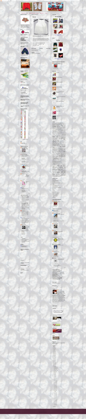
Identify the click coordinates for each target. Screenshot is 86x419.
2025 (54, 348)
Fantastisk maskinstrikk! (55, 180)
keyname (63, 143)
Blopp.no (22, 273)
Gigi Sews (23, 187)
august (55, 371)
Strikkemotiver (54, 167)
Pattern (53, 157)
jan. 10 (55, 396)
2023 (54, 350)
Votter (62, 175)
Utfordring (53, 174)
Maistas (64, 148)
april (54, 376)
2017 (54, 357)
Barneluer (62, 125)
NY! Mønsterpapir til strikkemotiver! (56, 187)
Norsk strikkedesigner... (55, 186)
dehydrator (53, 129)
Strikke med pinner (61, 165)
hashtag (59, 137)
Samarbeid (55, 161)
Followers (61, 133)
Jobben (57, 142)
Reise (58, 160)
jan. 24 (55, 383)
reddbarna (56, 160)
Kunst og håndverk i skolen (61, 145)
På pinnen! (53, 190)
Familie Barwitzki (56, 223)
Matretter (59, 150)
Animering (56, 123)
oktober (55, 369)
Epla (27, 13)
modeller (64, 151)
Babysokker (53, 124)
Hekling (63, 137)
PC (58, 157)
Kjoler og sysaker (37, 45)
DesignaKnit (57, 129)
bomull (54, 128)
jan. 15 (55, 390)
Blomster (61, 127)
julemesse (53, 143)
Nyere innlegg (34, 48)
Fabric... (61, 277)
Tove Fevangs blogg (24, 154)
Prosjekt (53, 159)
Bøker (61, 128)
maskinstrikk (61, 149)
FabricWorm (23, 158)
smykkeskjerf (60, 163)
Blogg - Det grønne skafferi (25, 196)
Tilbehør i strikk (60, 172)
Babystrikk (58, 124)
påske (64, 159)
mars (54, 377)
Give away (57, 135)
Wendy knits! (54, 197)
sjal (59, 162)
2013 (54, 362)
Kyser (57, 146)
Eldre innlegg (48, 48)
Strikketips (58, 168)
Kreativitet (55, 145)
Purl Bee (53, 189)
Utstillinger (59, 174)
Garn (63, 134)
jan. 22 (55, 384)
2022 (54, 351)
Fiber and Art (23, 190)
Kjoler (34, 17)
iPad (64, 141)
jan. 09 (55, 397)
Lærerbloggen (23, 238)
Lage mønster (62, 146)
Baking (63, 124)
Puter (61, 159)
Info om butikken (62, 140)
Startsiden (41, 48)
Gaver (53, 135)
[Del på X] (34, 44)
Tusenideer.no (23, 210)
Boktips (64, 127)
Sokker (54, 164)
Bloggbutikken (23, 13)
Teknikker (62, 171)
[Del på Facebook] (35, 44)
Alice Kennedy (54, 179)
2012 (54, 363)
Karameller (60, 143)
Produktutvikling (55, 158)
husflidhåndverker (56, 139)
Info (56, 140)
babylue (63, 123)
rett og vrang (56, 286)
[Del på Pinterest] (36, 44)
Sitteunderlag (56, 162)
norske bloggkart (55, 343)
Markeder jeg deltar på (55, 149)
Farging (61, 132)
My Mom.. (27, 225)
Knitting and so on (56, 251)
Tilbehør (53, 172)
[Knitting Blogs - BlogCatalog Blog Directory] (25, 263)
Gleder (53, 136)
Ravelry (53, 160)
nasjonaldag (53, 153)
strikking (63, 168)
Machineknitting (60, 148)
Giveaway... (57, 72)
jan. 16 (55, 389)
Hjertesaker (63, 138)
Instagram (61, 141)
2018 (54, 356)
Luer (53, 148)
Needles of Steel (56, 210)
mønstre (64, 152)
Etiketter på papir (62, 131)
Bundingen (55, 230)
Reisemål (61, 160)
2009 (54, 406)
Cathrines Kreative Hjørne (57, 213)
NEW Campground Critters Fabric (25, 171)
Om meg (46, 13)
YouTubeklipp (58, 176)
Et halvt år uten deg (24, 246)
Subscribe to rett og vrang (24, 93)
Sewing (53, 162)
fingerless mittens (54, 133)
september (55, 370)
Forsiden (37, 13)
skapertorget (62, 162)
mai (54, 375)
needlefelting (53, 154)
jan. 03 (55, 402)
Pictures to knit (62, 157)
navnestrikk (63, 153)
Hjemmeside (42, 13)
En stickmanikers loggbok (57, 244)
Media (62, 150)
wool (64, 175)
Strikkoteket (64, 169)
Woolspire (54, 176)
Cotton (63, 128)
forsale (64, 133)
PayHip (56, 157)
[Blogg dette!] (33, 44)
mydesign (61, 152)
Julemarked (63, 142)
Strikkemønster (61, 167)
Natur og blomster (58, 153)
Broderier (58, 128)
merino (64, 150)
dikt (61, 129)
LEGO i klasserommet (24, 143)
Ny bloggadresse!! (24, 191)
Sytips (63, 170)
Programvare (63, 158)
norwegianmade (62, 154)
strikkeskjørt (53, 168)
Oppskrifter (61, 155)
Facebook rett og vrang (32, 13)
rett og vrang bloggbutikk (57, 63)
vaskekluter (57, 175)
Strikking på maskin (56, 169)
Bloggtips (58, 127)
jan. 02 (55, 403)
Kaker (56, 143)
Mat (64, 149)
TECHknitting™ (56, 237)
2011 (54, 364)
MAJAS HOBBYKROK (24, 147)
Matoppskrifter (55, 150)
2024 (54, 349)
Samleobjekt (59, 161)
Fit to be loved (23, 217)
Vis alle (64, 267)
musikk (55, 152)
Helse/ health (54, 138)
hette (57, 138)
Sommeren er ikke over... (59, 77)
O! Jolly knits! (54, 188)
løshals (56, 148)
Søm (53, 171)
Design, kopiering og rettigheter (60, 101)
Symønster (60, 170)
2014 (54, 361)
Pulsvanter (58, 159)
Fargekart (58, 132)
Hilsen (60, 138)
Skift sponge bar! (54, 191)
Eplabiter (58, 131)
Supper (54, 170)
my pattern (58, 152)
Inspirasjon (54, 141)
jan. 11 (55, 395)
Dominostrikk (64, 129)
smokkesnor (57, 163)
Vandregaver (53, 175)
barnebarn (58, 125)
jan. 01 (55, 404)
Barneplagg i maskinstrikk (56, 126)
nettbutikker (57, 154)
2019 (54, 355)
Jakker (53, 142)
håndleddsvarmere (61, 139)
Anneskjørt (59, 123)
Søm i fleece (58, 171)
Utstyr (63, 174)
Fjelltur (58, 133)
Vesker (60, 175)
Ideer (64, 139)
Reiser (64, 160)
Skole (54, 163)
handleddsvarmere (54, 137)
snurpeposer (64, 163)
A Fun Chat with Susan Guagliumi (57, 265)
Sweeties (57, 170)
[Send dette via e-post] (33, 44)
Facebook (53, 132)
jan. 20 (55, 385)
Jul (59, 142)
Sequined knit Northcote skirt (25, 188)
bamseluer (53, 125)
